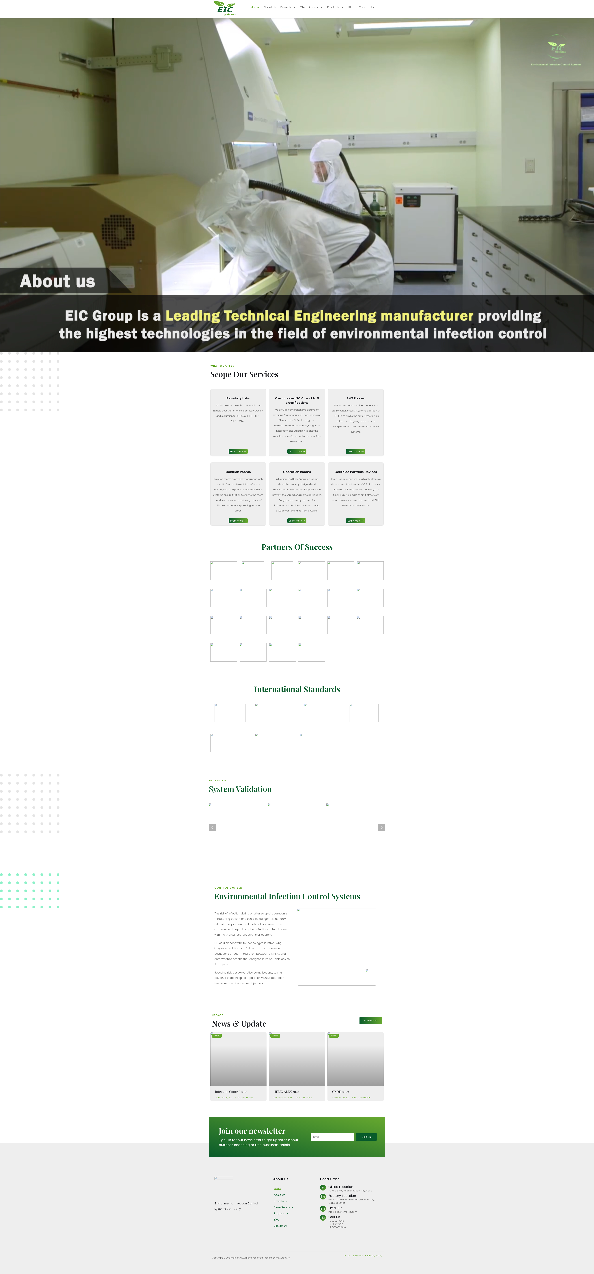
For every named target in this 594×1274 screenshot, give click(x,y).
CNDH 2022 (340, 1043)
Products (333, 7)
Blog (351, 7)
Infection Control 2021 (231, 1043)
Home (255, 7)
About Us (269, 7)
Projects (285, 7)
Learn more (236, 451)
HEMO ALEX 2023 (286, 1043)
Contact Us (366, 7)
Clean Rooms (309, 7)
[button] (212, 803)
